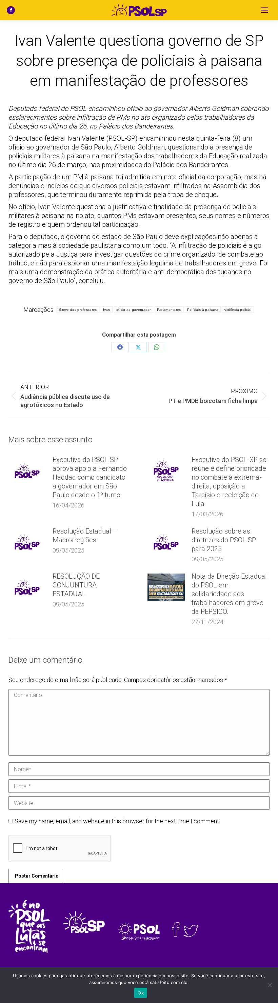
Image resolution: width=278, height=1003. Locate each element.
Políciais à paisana (203, 310)
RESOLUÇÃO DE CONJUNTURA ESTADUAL (76, 585)
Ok (141, 993)
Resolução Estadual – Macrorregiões (85, 535)
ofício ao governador (133, 310)
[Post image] (27, 470)
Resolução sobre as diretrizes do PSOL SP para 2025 (224, 540)
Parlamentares (169, 310)
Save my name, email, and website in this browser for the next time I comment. (117, 821)
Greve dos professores (78, 310)
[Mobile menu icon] (264, 10)
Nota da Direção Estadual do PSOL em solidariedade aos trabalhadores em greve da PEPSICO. (229, 594)
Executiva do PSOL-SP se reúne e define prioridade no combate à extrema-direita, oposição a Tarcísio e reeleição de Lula (229, 482)
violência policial (237, 310)
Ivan (106, 310)
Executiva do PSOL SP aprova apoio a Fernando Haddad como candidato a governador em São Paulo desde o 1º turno (90, 477)
